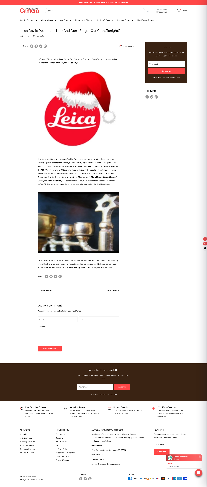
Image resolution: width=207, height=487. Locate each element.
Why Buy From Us (27, 441)
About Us (23, 434)
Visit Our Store (26, 438)
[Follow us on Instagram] (156, 97)
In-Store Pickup (62, 449)
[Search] (148, 10)
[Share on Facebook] (31, 46)
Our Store (64, 20)
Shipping (59, 438)
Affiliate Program (27, 453)
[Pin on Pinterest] (36, 46)
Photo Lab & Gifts (82, 20)
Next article (112, 291)
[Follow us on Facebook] (147, 97)
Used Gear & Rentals (145, 20)
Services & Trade (103, 20)
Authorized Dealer (27, 445)
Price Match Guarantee (65, 453)
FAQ (57, 445)
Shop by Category (27, 20)
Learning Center (124, 20)
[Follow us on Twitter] (151, 97)
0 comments (128, 46)
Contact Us (60, 434)
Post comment (49, 348)
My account (161, 12)
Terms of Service (62, 460)
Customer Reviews (27, 449)
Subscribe (166, 71)
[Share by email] (45, 46)
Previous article (46, 291)
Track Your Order (63, 456)
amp (21, 36)
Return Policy (61, 441)
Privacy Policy (25, 480)
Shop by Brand (47, 20)
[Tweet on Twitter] (40, 46)
